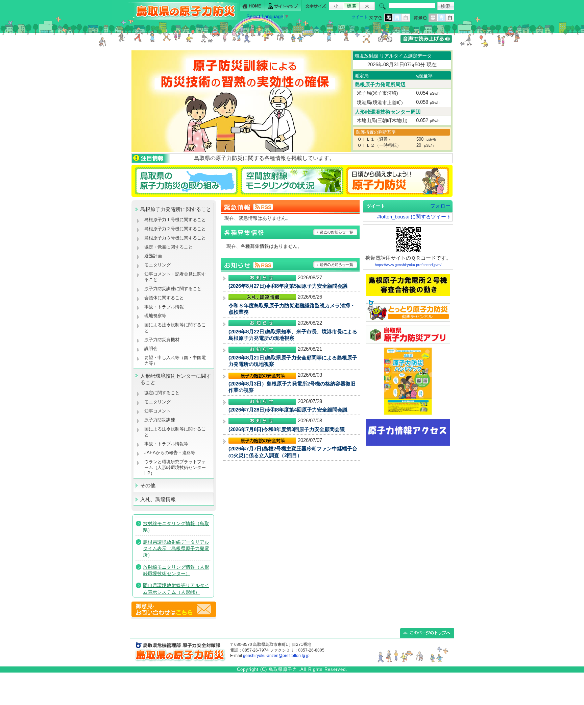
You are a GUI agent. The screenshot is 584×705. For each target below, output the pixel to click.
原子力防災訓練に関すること (172, 288)
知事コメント (157, 411)
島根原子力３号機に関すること (175, 237)
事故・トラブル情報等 (167, 443)
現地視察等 (155, 315)
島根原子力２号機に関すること (175, 228)
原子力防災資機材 (161, 339)
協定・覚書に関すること (168, 247)
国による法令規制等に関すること (175, 327)
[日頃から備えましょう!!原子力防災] (399, 181)
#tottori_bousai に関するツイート (414, 216)
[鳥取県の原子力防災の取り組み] (185, 181)
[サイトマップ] (283, 5)
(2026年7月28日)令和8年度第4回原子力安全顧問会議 (287, 410)
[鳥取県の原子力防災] (183, 19)
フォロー (440, 206)
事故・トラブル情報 (165, 306)
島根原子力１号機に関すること (175, 219)
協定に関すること (161, 392)
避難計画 (153, 255)
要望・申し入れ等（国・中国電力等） (175, 360)
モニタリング (157, 264)
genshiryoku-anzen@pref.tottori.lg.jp (276, 655)
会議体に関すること (164, 297)
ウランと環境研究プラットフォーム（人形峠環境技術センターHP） (175, 467)
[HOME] (252, 5)
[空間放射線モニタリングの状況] (292, 181)
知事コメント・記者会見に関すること (175, 277)
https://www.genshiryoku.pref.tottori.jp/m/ (408, 265)
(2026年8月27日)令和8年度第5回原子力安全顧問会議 (287, 286)
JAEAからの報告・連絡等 (169, 452)
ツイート (359, 17)
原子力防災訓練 (159, 419)
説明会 (150, 348)
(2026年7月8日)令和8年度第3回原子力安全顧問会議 (286, 429)
